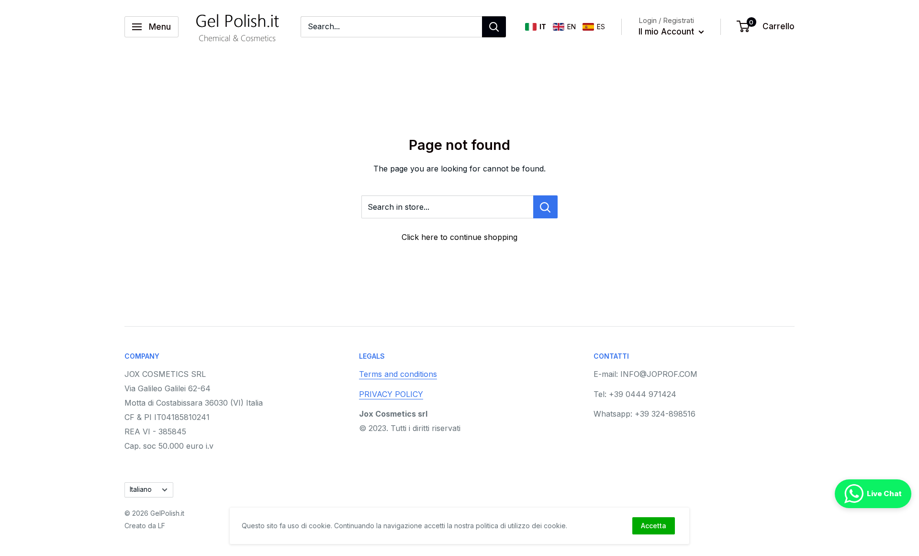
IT (542, 27)
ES (601, 27)
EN (571, 27)
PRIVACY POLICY (391, 394)
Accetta (653, 526)
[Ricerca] (494, 26)
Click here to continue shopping (459, 237)
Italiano (141, 489)
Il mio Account (667, 31)
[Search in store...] (545, 206)
